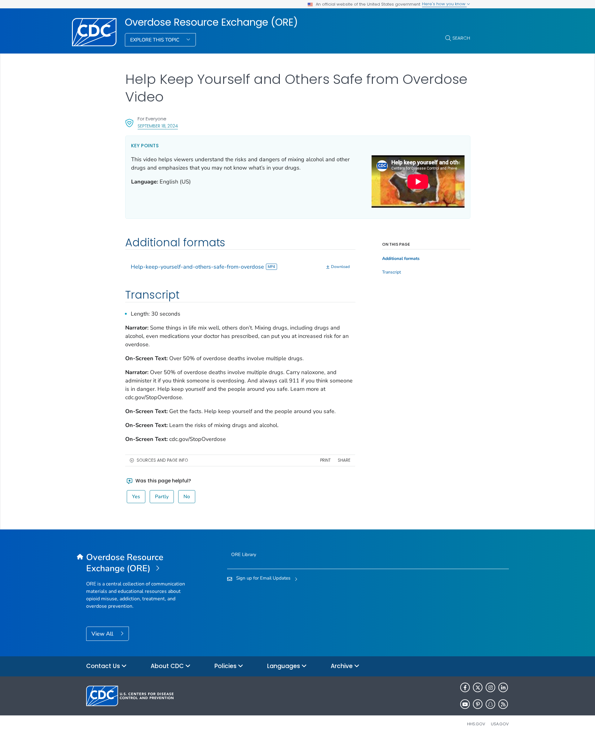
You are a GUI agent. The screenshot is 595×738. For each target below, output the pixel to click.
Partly (162, 496)
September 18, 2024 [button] (158, 126)
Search (461, 38)
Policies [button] (226, 666)
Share (344, 460)
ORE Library (243, 554)
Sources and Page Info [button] (162, 460)
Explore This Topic (155, 40)
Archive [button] (342, 666)
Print (325, 460)
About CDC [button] (168, 666)
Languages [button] (284, 666)
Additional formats (401, 258)
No (186, 496)
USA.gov (500, 724)
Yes (136, 496)
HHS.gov (476, 724)
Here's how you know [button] (444, 4)
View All (103, 633)
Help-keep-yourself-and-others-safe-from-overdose (197, 266)
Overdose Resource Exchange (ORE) (211, 22)
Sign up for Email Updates (263, 578)
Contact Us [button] (103, 666)
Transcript (391, 272)
